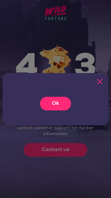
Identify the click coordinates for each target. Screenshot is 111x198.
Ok (55, 103)
